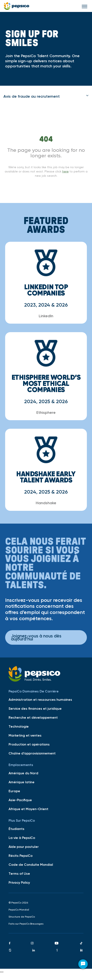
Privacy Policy (19, 882)
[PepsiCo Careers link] (16, 6)
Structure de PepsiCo (22, 917)
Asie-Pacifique (20, 800)
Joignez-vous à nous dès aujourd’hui (36, 637)
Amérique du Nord (23, 773)
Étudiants (16, 829)
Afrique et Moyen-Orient (28, 809)
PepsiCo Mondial (19, 910)
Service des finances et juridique (35, 708)
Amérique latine (21, 782)
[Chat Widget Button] (83, 964)
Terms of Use (19, 873)
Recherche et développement (33, 717)
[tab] (46, 96)
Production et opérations (29, 744)
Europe (14, 791)
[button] (46, 96)
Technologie (19, 726)
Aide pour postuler (24, 846)
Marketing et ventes (25, 735)
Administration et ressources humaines (40, 699)
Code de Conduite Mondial (31, 864)
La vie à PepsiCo (22, 838)
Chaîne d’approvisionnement (32, 753)
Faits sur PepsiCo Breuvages (26, 924)
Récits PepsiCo (21, 855)
